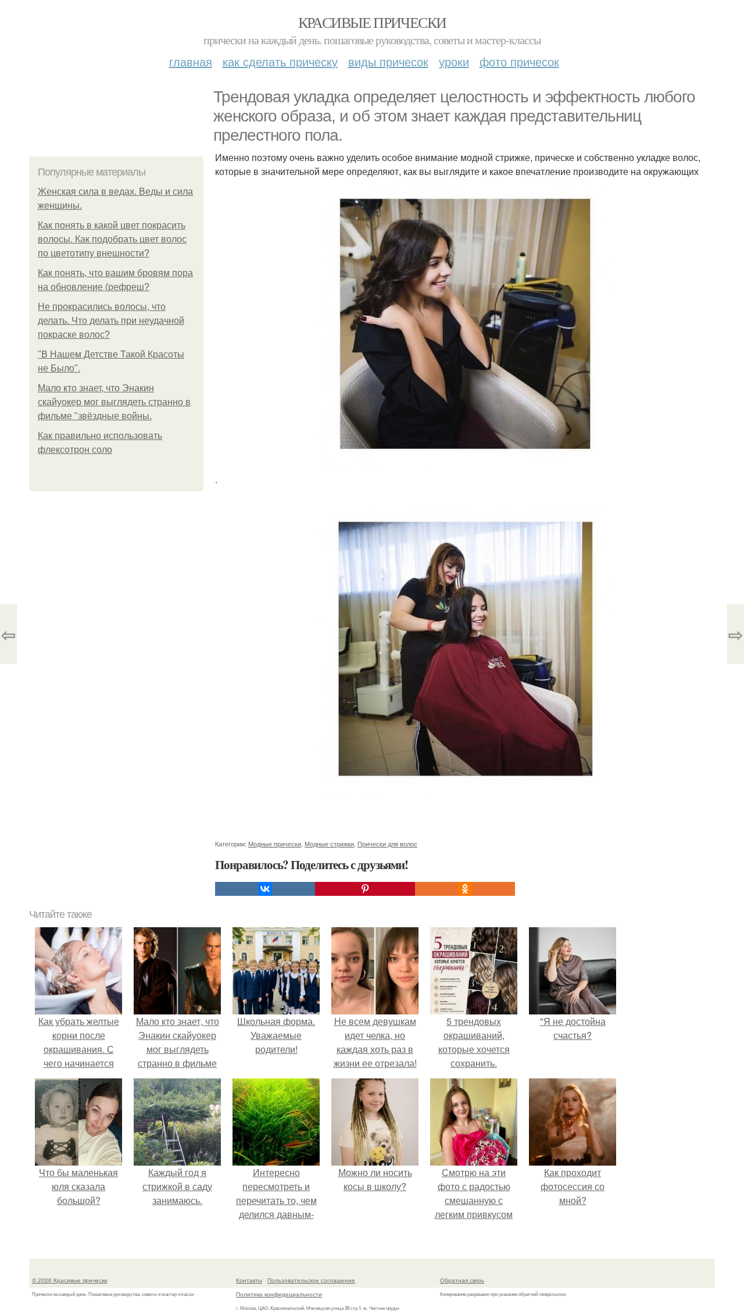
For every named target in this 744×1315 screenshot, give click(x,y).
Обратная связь (462, 1280)
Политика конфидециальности (279, 1294)
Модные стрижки (329, 843)
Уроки (454, 61)
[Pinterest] (365, 889)
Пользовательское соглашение (311, 1280)
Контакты (249, 1280)
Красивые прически (372, 22)
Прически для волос (387, 843)
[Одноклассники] (465, 889)
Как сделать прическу (280, 61)
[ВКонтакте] (265, 889)
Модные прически (274, 843)
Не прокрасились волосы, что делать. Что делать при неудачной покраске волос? (111, 321)
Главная (190, 61)
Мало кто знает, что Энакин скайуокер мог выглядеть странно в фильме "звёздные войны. (114, 402)
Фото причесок (519, 61)
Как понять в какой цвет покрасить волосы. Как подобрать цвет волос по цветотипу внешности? (112, 239)
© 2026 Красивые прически (70, 1280)
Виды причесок (388, 61)
